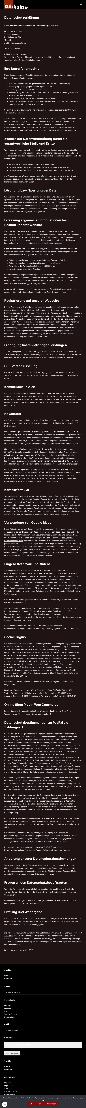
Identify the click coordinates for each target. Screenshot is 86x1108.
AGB (6, 1011)
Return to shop (12, 1053)
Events (7, 975)
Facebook (8, 978)
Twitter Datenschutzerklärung (20, 942)
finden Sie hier (46, 555)
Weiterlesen (51, 1104)
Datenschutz (9, 1017)
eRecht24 (8, 939)
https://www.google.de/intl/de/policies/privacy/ (60, 628)
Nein (39, 1104)
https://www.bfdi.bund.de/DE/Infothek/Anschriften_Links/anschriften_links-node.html (40, 130)
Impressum (9, 1008)
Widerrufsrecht (10, 1014)
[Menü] (81, 4)
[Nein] (83, 1102)
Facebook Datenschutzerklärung (37, 939)
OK (31, 1104)
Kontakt (7, 1005)
